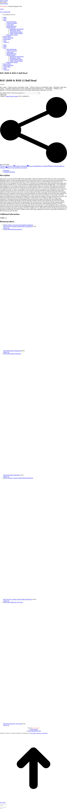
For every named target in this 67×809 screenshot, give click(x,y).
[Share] (4, 804)
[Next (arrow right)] (2, 808)
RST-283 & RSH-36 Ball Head (11, 475)
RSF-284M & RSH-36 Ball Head (12, 350)
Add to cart (3, 94)
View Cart (2, 12)
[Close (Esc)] (5, 804)
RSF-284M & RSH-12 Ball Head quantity (11, 93)
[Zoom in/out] (0, 804)
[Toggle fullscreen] (2, 804)
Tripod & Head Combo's (11, 96)
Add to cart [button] (6, 228)
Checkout (7, 12)
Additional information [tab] (9, 172)
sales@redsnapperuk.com (34, 731)
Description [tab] (6, 170)
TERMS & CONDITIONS (42, 733)
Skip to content (4, 0)
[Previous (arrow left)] (0, 808)
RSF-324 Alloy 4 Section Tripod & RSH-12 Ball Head (17, 226)
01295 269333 (34, 729)
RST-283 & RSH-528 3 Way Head (12, 723)
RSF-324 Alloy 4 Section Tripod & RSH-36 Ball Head (17, 599)
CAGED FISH (33, 733)
